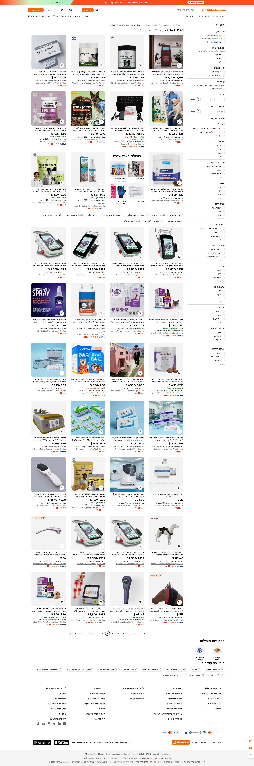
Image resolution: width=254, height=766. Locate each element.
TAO (147, 754)
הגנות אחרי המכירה (174, 709)
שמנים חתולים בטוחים (150, 669)
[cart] (62, 10)
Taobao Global (138, 754)
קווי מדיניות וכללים (175, 719)
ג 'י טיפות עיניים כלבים (51, 215)
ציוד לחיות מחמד (167, 25)
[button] (96, 10)
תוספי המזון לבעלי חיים (175, 669)
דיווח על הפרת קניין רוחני (95, 714)
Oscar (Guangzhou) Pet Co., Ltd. (53, 141)
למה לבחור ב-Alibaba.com (210, 694)
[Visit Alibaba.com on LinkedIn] (59, 723)
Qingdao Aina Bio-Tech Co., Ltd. (92, 393)
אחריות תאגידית (214, 704)
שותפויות (62, 714)
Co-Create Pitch (214, 699)
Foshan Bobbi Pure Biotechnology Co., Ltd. (166, 333)
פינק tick (194, 669)
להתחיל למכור (60, 699)
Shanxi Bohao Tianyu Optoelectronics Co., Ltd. (48, 449)
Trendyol (155, 754)
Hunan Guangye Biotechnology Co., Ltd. (49, 505)
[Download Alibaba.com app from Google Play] (42, 742)
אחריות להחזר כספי (174, 699)
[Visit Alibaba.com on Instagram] (49, 723)
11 (86, 633)
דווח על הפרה (99, 719)
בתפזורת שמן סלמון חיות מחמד (78, 669)
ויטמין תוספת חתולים (193, 675)
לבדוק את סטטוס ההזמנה (56, 704)
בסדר (193, 100)
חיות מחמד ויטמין (128, 669)
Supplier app (121, 742)
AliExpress (89, 754)
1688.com (100, 754)
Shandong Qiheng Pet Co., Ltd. (170, 139)
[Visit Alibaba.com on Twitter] (54, 723)
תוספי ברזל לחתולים (152, 221)
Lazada (127, 754)
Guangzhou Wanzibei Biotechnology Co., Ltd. (166, 393)
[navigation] (206, 329)
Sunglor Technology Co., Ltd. (132, 144)
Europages (165, 754)
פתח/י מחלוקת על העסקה (95, 704)
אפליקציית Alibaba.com (82, 742)
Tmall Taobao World (114, 754)
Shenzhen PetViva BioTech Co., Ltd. (90, 334)
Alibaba (181, 25)
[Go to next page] (70, 633)
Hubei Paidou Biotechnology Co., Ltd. (51, 331)
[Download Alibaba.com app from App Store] (61, 742)
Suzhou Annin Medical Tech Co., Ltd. (51, 83)
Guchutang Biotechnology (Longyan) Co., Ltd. (127, 331)
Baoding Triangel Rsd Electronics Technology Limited (88, 620)
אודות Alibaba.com (213, 688)
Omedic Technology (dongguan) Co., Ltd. (127, 622)
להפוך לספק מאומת (58, 709)
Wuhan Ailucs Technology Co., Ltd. (169, 275)
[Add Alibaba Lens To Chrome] (181, 742)
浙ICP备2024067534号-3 (194, 762)
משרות (218, 709)
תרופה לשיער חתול (113, 215)
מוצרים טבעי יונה (174, 221)
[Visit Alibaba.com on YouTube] (43, 723)
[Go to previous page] (144, 633)
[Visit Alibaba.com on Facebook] (64, 723)
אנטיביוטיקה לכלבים (170, 675)
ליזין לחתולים (175, 215)
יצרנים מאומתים (137, 694)
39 (76, 633)
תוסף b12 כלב (93, 215)
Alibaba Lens (206, 742)
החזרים (102, 709)
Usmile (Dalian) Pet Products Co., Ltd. (90, 206)
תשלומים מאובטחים (174, 694)
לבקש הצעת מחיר (137, 699)
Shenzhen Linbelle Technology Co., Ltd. (167, 200)
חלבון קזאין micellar (213, 669)
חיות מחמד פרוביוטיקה (105, 669)
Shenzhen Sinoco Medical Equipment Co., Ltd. (48, 564)
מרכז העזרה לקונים (97, 694)
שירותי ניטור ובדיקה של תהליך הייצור (168, 714)
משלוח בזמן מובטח (174, 704)
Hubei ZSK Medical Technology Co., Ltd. (167, 564)
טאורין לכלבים (157, 215)
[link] (250, 740)
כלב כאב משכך (214, 675)
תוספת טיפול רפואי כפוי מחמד (48, 669)
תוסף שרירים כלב (130, 221)
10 (91, 633)
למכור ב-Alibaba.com (58, 694)
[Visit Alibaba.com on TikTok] (38, 723)
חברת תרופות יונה (74, 215)
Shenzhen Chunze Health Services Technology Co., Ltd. (166, 83)
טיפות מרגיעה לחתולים (136, 215)
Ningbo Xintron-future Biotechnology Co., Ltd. (166, 505)
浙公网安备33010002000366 (170, 762)
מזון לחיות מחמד (150, 25)
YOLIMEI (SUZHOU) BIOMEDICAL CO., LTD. (88, 139)
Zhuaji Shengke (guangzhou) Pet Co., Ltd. (127, 83)
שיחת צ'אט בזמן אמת (96, 699)
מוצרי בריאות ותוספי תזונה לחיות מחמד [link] (124, 25)
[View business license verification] (151, 762)
